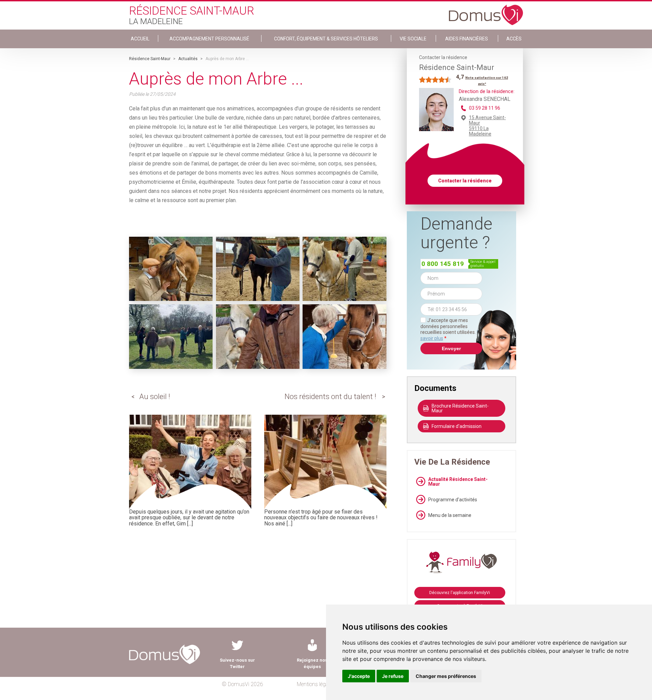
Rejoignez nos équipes (312, 663)
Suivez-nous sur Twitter (237, 663)
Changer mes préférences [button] (446, 676)
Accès (514, 38)
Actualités (188, 58)
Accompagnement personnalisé (209, 38)
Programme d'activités (452, 499)
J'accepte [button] (359, 676)
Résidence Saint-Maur (149, 58)
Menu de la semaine (449, 515)
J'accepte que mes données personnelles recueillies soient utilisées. (451, 329)
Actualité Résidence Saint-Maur (458, 482)
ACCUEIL (140, 38)
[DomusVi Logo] (486, 11)
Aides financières (466, 38)
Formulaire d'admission (457, 426)
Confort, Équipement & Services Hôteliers (326, 38)
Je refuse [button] (392, 676)
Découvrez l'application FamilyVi (459, 592)
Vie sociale (413, 38)
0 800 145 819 (442, 264)
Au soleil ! (154, 396)
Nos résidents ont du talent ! (330, 396)
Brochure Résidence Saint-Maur (460, 408)
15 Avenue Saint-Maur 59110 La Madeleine (487, 126)
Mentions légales (315, 684)
